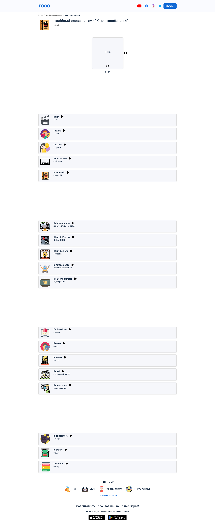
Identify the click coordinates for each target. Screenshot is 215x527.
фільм (56, 119)
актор (56, 133)
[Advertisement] (107, 94)
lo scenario (59, 172)
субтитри (58, 161)
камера (57, 438)
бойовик (57, 254)
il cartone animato (63, 278)
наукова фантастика (63, 268)
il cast (57, 371)
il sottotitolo (60, 158)
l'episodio (58, 463)
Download (170, 6)
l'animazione (60, 329)
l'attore (57, 130)
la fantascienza (61, 265)
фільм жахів (59, 240)
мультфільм (59, 281)
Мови (40, 15)
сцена (56, 360)
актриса (57, 147)
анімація (57, 332)
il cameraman (60, 385)
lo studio (58, 449)
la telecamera (61, 435)
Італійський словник (54, 15)
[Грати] (62, 116)
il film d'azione (61, 251)
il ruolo (57, 343)
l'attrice (58, 144)
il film (56, 116)
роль (56, 346)
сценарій (58, 175)
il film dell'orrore (62, 237)
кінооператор (60, 388)
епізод (56, 466)
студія (56, 452)
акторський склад (62, 374)
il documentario (62, 223)
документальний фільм (64, 226)
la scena (58, 357)
